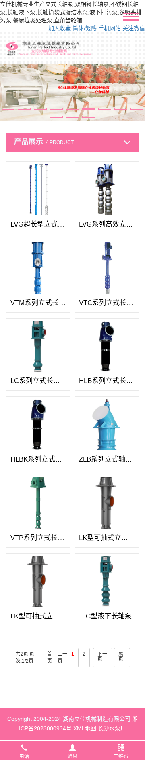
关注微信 (133, 28)
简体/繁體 (84, 28)
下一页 (102, 656)
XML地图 (84, 728)
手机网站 (109, 28)
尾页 (120, 656)
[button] (8, 109)
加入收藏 (59, 28)
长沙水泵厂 (112, 728)
